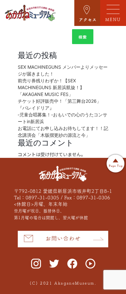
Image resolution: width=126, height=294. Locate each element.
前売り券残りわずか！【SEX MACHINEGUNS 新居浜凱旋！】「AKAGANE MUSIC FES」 (51, 87)
